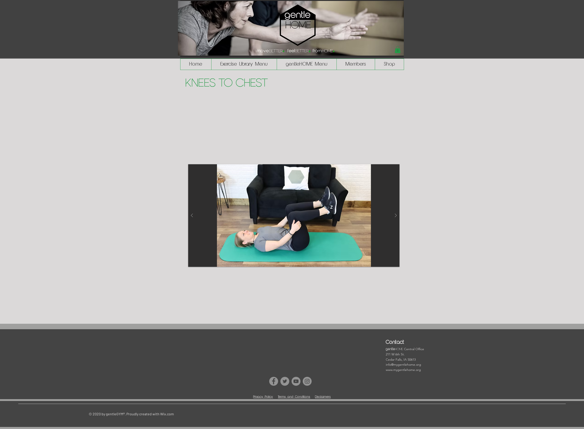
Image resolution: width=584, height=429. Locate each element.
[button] (398, 49)
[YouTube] (296, 381)
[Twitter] (284, 381)
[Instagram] (307, 381)
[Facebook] (273, 381)
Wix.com (167, 414)
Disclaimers (323, 397)
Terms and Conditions (294, 397)
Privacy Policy (263, 397)
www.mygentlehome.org (403, 370)
